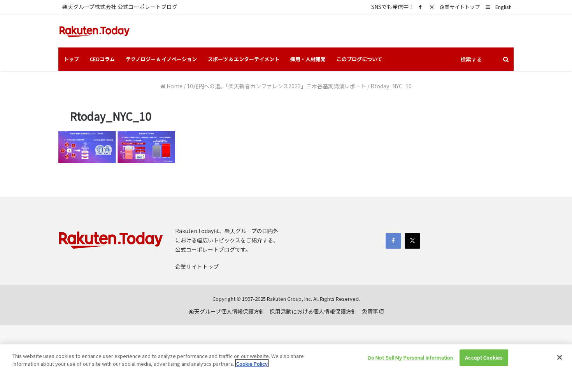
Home (173, 86)
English (503, 7)
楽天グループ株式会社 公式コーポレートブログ (119, 7)
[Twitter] (431, 7)
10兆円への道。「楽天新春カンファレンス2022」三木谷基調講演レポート (276, 86)
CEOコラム (102, 59)
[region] (286, 358)
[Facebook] (420, 7)
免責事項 (373, 311)
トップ (71, 59)
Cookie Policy (252, 363)
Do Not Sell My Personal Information (410, 357)
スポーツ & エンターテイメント (243, 59)
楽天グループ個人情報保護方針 (227, 311)
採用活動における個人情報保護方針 (313, 311)
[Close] (559, 357)
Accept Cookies (484, 357)
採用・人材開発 (308, 59)
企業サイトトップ (459, 7)
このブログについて (359, 59)
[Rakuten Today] (94, 30)
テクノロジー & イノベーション (161, 59)
